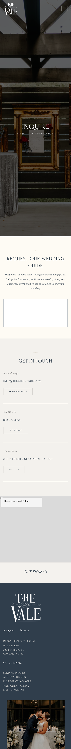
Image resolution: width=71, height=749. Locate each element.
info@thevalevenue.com (22, 381)
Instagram (8, 630)
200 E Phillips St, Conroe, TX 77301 (28, 459)
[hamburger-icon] (64, 9)
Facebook (24, 630)
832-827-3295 (12, 420)
